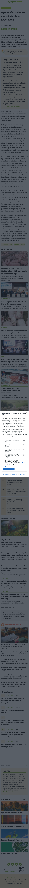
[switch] (23, 444)
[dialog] (14, 444)
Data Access (14, 474)
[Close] (26, 413)
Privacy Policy (23, 474)
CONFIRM (9, 469)
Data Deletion (6, 474)
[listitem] (14, 441)
